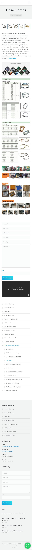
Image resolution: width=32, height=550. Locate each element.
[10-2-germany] (10, 26)
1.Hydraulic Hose (9, 304)
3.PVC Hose (7, 311)
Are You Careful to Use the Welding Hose (14, 513)
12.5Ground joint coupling (13, 364)
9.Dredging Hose (9, 334)
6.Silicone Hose (8, 323)
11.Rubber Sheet (9, 341)
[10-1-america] (4, 26)
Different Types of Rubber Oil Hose (12, 531)
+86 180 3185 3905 (7, 451)
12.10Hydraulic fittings (12, 383)
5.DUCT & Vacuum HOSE (11, 319)
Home (12, 15)
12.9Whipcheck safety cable (14, 379)
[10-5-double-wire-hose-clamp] (22, 26)
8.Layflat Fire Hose (9, 330)
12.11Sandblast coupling (13, 387)
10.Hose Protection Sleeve (11, 338)
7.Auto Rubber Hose (10, 326)
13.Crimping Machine (10, 390)
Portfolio (18, 15)
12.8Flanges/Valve (11, 375)
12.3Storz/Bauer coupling (13, 357)
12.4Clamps (9, 360)
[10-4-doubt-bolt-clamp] (27, 26)
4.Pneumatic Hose (9, 315)
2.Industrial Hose (9, 308)
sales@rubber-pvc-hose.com (10, 446)
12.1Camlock (9, 349)
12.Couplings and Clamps (11, 345)
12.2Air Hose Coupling (12, 353)
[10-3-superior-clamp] (16, 26)
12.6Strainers (10, 368)
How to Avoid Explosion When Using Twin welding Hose (14, 519)
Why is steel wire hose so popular (12, 525)
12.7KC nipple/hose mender (14, 372)
